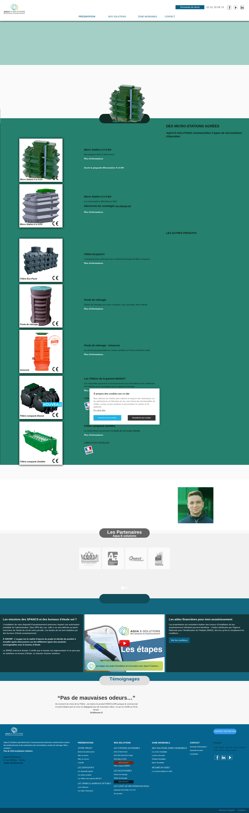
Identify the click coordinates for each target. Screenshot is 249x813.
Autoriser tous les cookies (107, 417)
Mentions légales (227, 810)
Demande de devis (190, 7)
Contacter (130, 806)
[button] (117, 18)
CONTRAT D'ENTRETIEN (225, 731)
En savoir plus (99, 410)
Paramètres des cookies (141, 418)
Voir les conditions (179, 640)
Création (241, 810)
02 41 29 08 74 (215, 7)
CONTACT (170, 16)
